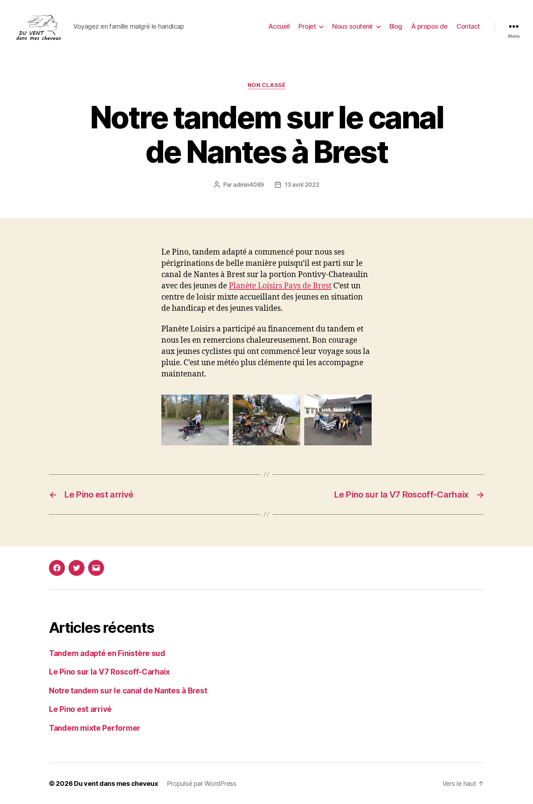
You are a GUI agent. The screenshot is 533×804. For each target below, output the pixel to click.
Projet (307, 26)
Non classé (267, 85)
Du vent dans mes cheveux (116, 783)
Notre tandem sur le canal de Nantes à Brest (128, 690)
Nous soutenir (352, 26)
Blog (395, 26)
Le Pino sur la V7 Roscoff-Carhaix (109, 671)
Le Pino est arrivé (80, 709)
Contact (468, 26)
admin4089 (248, 184)
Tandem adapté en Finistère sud (107, 653)
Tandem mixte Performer (94, 728)
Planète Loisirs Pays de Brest (280, 286)
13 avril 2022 (302, 184)
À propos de (429, 26)
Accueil (279, 26)
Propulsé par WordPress (201, 783)
